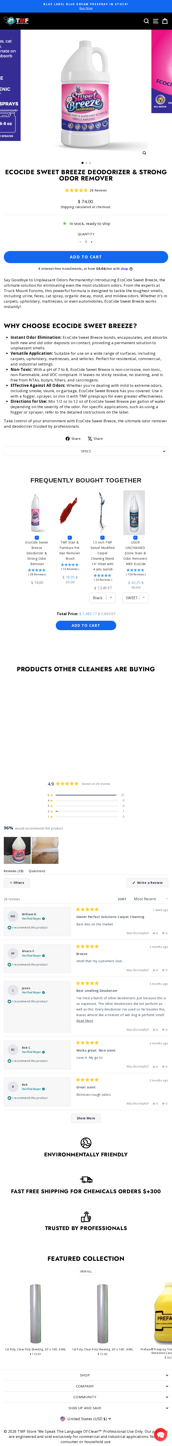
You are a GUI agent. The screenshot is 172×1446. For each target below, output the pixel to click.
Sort (123, 899)
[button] (86, 190)
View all (86, 1271)
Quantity (86, 234)
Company (85, 1386)
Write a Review (152, 883)
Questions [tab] (37, 871)
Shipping (67, 207)
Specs (86, 451)
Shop (85, 1375)
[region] (31, 850)
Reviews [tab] (13, 871)
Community (84, 1397)
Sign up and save (85, 1408)
